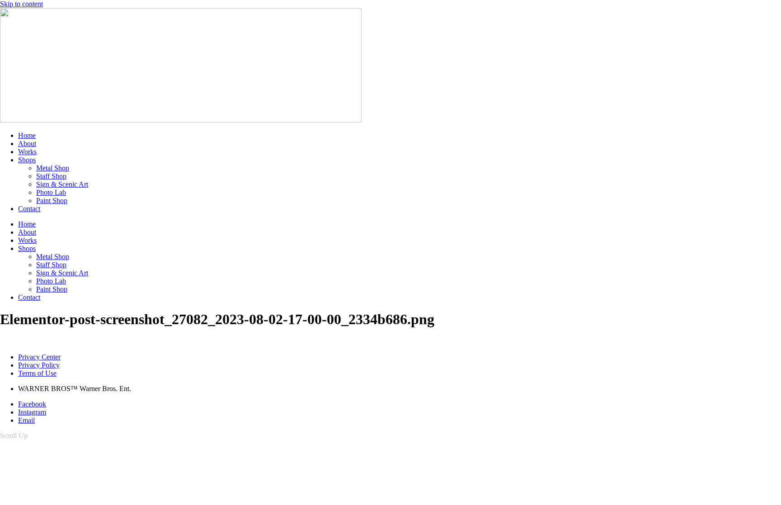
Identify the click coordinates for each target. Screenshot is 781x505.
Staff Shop (51, 176)
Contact (29, 208)
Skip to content (21, 4)
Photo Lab (51, 192)
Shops (27, 160)
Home (27, 135)
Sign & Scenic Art (62, 184)
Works (27, 152)
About (27, 143)
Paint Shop (51, 200)
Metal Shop (52, 168)
